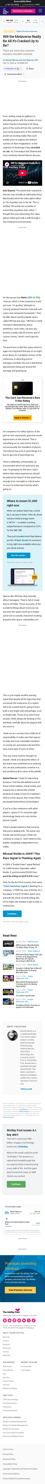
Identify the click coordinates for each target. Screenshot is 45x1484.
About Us (6, 1337)
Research (6, 1344)
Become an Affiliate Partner (13, 1436)
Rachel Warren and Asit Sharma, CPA (22, 60)
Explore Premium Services (26, 31)
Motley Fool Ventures (11, 1429)
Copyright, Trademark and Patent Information (20, 1469)
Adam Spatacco (34, 951)
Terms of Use (8, 1449)
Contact (6, 1352)
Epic (4, 1374)
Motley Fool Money (10, 1388)
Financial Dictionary (10, 1410)
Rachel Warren (24, 1111)
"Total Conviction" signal (15, 886)
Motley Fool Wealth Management (15, 1425)
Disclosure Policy (9, 1459)
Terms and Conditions (11, 1474)
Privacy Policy (8, 1454)
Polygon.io (30, 1328)
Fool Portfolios (8, 1381)
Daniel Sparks (33, 965)
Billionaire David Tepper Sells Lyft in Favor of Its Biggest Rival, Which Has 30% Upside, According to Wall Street (29, 958)
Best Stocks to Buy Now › (23, 11)
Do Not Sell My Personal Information (16, 1479)
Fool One (6, 1385)
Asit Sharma (23, 1109)
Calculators (7, 1407)
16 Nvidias (23, 1146)
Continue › (12, 913)
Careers (6, 1341)
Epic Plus (6, 1377)
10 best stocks (21, 540)
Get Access (8, 1226)
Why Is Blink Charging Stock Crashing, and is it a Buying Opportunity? (27, 984)
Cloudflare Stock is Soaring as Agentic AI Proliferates (28, 1006)
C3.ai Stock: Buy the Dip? (25, 996)
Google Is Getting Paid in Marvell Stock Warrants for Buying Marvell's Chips (29, 970)
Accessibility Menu (22, 1)
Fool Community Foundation (13, 1432)
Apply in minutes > (22, 418)
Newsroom (7, 1348)
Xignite (21, 1328)
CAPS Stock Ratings (10, 1399)
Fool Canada (25, 1370)
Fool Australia (26, 1366)
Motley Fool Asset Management (15, 1421)
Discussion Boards (10, 1403)
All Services (7, 1366)
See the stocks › (18, 555)
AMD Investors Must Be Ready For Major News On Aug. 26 (27, 946)
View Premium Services (20, 1290)
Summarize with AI (14, 74)
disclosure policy (8, 1117)
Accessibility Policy (10, 1464)
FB (30, 297)
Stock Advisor (8, 1370)
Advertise (6, 1355)
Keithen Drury (33, 942)
